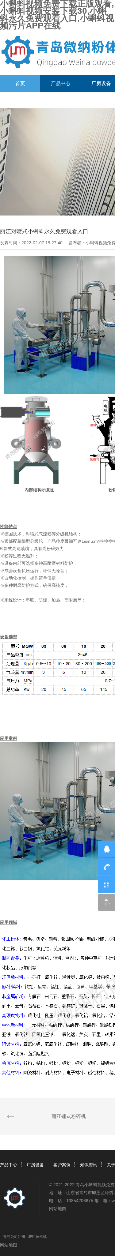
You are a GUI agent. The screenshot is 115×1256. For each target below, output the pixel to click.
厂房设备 (35, 1164)
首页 (20, 83)
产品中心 (61, 83)
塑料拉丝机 (37, 1237)
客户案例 (62, 1164)
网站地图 (57, 1208)
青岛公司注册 (14, 1237)
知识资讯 (88, 1164)
